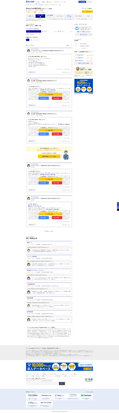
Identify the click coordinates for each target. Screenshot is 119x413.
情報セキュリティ (67, 375)
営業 (31, 39)
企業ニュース (38, 374)
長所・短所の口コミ (34, 204)
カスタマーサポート (36, 39)
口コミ (38, 1)
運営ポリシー (56, 374)
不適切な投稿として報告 (66, 72)
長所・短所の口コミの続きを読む (52, 209)
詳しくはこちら (83, 34)
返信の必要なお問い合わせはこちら (46, 380)
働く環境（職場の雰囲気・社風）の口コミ (38, 56)
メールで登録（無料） (49, 94)
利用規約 (75, 374)
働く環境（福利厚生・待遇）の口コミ (37, 119)
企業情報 (43, 375)
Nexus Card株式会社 (33, 8)
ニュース (50, 1)
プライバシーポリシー (50, 375)
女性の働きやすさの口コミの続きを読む (48, 89)
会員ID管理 (44, 374)
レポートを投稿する (88, 8)
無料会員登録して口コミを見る (49, 156)
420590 (68, 69)
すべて (29, 31)
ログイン (90, 1)
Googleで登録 (43, 98)
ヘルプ (71, 374)
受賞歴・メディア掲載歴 (30, 375)
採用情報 (91, 392)
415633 (68, 102)
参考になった (32, 72)
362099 (68, 186)
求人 (44, 1)
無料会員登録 (83, 1)
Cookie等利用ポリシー (59, 375)
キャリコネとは (50, 374)
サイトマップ (74, 375)
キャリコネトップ (29, 374)
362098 (68, 221)
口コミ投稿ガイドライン (64, 374)
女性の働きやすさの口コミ (35, 86)
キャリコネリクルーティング (85, 27)
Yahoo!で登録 (56, 98)
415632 (68, 137)
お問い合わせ (38, 375)
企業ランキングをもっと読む (83, 63)
